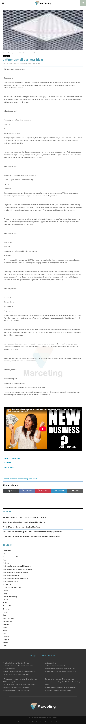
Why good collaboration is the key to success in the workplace (24, 517)
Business (6, 563)
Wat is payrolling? (51, 663)
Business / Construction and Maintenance (17, 566)
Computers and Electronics (12, 587)
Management (6, 56)
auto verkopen (9, 467)
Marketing (6, 624)
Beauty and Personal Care (11, 557)
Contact (63, 722)
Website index (55, 722)
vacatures (7, 463)
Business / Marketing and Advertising (15, 578)
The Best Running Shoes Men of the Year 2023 (60, 671)
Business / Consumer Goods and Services (17, 569)
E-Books (5, 590)
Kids (4, 615)
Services (6, 636)
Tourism (5, 642)
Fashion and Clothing (10, 597)
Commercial (7, 584)
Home (20, 722)
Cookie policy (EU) (29, 722)
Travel (5, 646)
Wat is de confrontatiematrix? (55, 666)
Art (4, 554)
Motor (5, 627)
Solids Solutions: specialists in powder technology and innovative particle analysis (31, 536)
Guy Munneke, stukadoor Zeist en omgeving (59, 679)
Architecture (7, 551)
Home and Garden (9, 606)
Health (5, 603)
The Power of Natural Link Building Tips (58, 690)
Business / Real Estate (10, 581)
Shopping (6, 639)
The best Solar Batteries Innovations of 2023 (60, 669)
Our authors (39, 722)
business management (12, 458)
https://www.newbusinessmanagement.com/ (20, 479)
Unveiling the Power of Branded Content (16, 663)
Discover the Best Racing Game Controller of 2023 (19, 671)
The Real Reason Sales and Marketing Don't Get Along (21, 527)
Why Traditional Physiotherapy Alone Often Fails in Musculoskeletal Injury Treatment (32, 532)
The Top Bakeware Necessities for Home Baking (61, 687)
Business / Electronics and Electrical (15, 572)
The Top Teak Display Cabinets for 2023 (16, 674)
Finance (5, 600)
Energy (5, 593)
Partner (47, 722)
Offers (5, 630)
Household (6, 609)
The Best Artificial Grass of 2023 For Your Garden (19, 684)
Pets (4, 633)
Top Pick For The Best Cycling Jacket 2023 (16, 687)
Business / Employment (11, 575)
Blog (4, 560)
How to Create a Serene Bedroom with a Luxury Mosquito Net (24, 522)
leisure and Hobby (9, 618)
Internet (5, 612)
